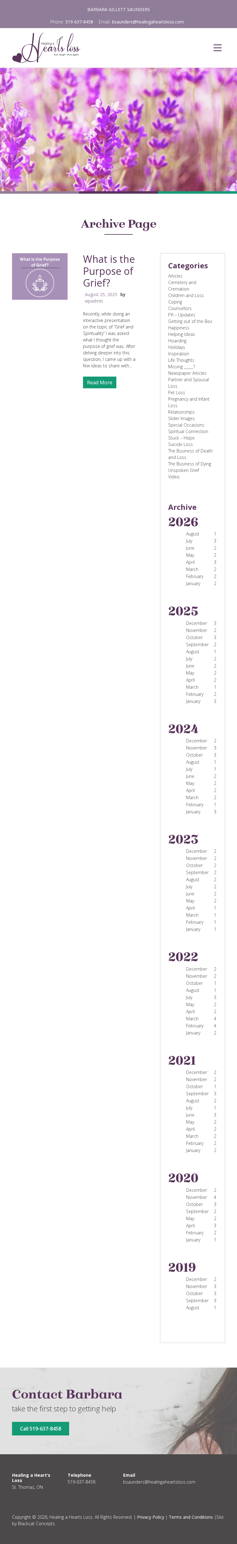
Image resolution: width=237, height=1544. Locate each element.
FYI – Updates (181, 315)
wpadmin (94, 301)
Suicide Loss (180, 444)
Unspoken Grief (183, 470)
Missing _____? (181, 366)
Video (174, 477)
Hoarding (177, 341)
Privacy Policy (150, 1517)
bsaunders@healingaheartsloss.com (148, 22)
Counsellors (180, 308)
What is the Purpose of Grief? (109, 270)
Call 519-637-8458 (40, 1428)
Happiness (178, 328)
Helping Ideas (181, 334)
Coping (175, 302)
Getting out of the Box (190, 321)
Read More (99, 382)
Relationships (181, 412)
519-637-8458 (79, 22)
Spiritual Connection (188, 431)
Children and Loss (186, 295)
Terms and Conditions (191, 1517)
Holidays (176, 347)
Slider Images (181, 418)
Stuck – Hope (181, 438)
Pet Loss (176, 392)
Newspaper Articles (187, 373)
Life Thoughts (181, 360)
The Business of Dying (189, 464)
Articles (175, 276)
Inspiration (178, 354)
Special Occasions (186, 425)
